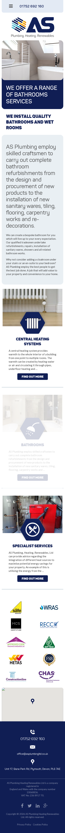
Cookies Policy (40, 824)
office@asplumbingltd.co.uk (32, 753)
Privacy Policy (24, 824)
